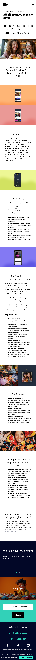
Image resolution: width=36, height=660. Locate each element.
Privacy (31, 649)
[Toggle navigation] (33, 3)
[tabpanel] (18, 561)
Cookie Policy (14, 657)
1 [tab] (16, 572)
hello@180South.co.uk (18, 633)
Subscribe (18, 615)
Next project (18, 588)
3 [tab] (19, 572)
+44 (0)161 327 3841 (18, 639)
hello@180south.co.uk (11, 531)
